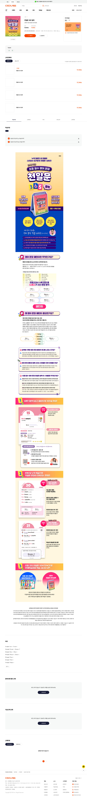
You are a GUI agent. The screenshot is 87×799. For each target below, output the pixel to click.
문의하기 (64, 784)
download (78, 138)
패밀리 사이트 (77, 778)
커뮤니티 (48, 10)
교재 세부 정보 (59, 31)
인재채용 (46, 792)
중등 (27, 10)
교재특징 (29, 119)
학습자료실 (55, 787)
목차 (43, 119)
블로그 (66, 20)
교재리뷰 (73, 119)
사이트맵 (46, 795)
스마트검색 (43, 692)
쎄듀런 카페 (76, 787)
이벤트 (73, 10)
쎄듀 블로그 (76, 792)
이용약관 (15, 772)
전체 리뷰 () (18, 744)
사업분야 (46, 787)
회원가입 (80, 5)
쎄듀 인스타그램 (77, 795)
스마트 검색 (47, 5)
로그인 (75, 5)
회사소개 (46, 784)
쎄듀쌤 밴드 (76, 789)
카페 (69, 20)
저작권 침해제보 (66, 792)
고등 (33, 10)
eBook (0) (17, 61)
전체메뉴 (6, 10)
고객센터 (20, 772)
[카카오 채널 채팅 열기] (83, 766)
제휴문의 (46, 789)
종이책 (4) (9, 61)
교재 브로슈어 (56, 795)
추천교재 (58, 119)
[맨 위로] (83, 770)
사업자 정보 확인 (27, 772)
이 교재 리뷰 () (9, 744)
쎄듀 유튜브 (76, 784)
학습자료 (14, 119)
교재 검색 (55, 792)
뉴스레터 (55, 789)
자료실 (40, 10)
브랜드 (13, 10)
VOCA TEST (79, 10)
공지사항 (55, 784)
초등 (20, 10)
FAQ (64, 787)
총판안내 (64, 789)
